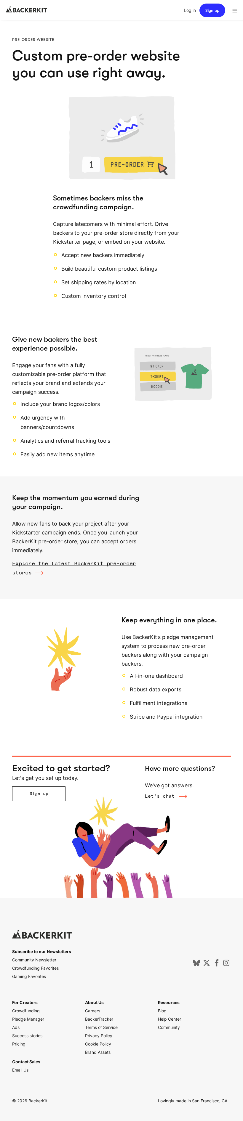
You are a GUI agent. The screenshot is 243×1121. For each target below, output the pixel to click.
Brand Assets (98, 1052)
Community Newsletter (34, 959)
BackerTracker (99, 1019)
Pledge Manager (28, 1019)
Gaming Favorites (29, 976)
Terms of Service (101, 1027)
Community (169, 1027)
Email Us (20, 1069)
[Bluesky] (196, 965)
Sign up (212, 10)
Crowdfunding (26, 1010)
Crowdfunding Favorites (35, 968)
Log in (190, 10)
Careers (92, 1010)
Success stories (27, 1035)
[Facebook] (217, 965)
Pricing (18, 1043)
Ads (16, 1027)
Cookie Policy (98, 1043)
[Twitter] (207, 965)
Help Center (169, 1019)
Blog (162, 1010)
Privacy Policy (98, 1035)
